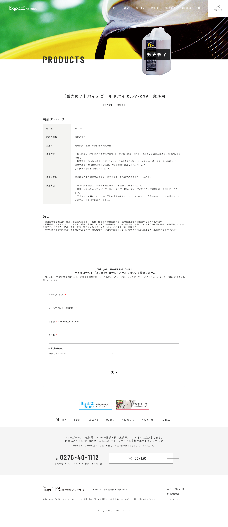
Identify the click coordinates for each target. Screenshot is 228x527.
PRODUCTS (170, 8)
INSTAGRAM (175, 494)
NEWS (126, 8)
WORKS (154, 8)
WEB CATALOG (176, 499)
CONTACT (167, 419)
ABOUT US (187, 8)
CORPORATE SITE (177, 489)
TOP (115, 8)
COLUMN (140, 8)
